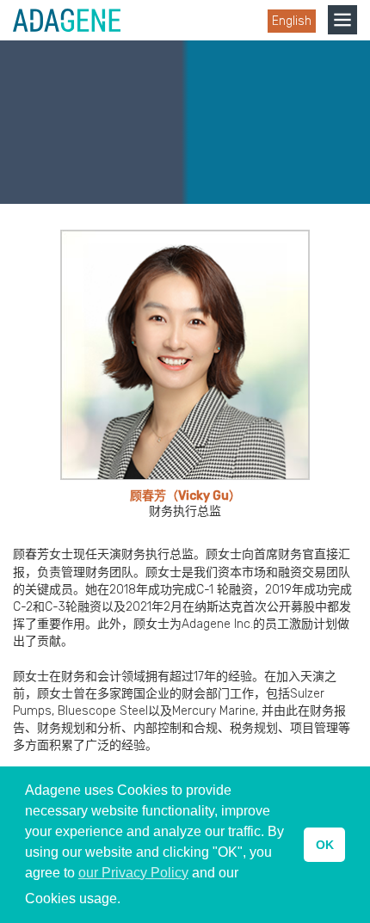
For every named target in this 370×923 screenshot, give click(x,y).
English (291, 21)
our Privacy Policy (133, 872)
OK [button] (325, 845)
